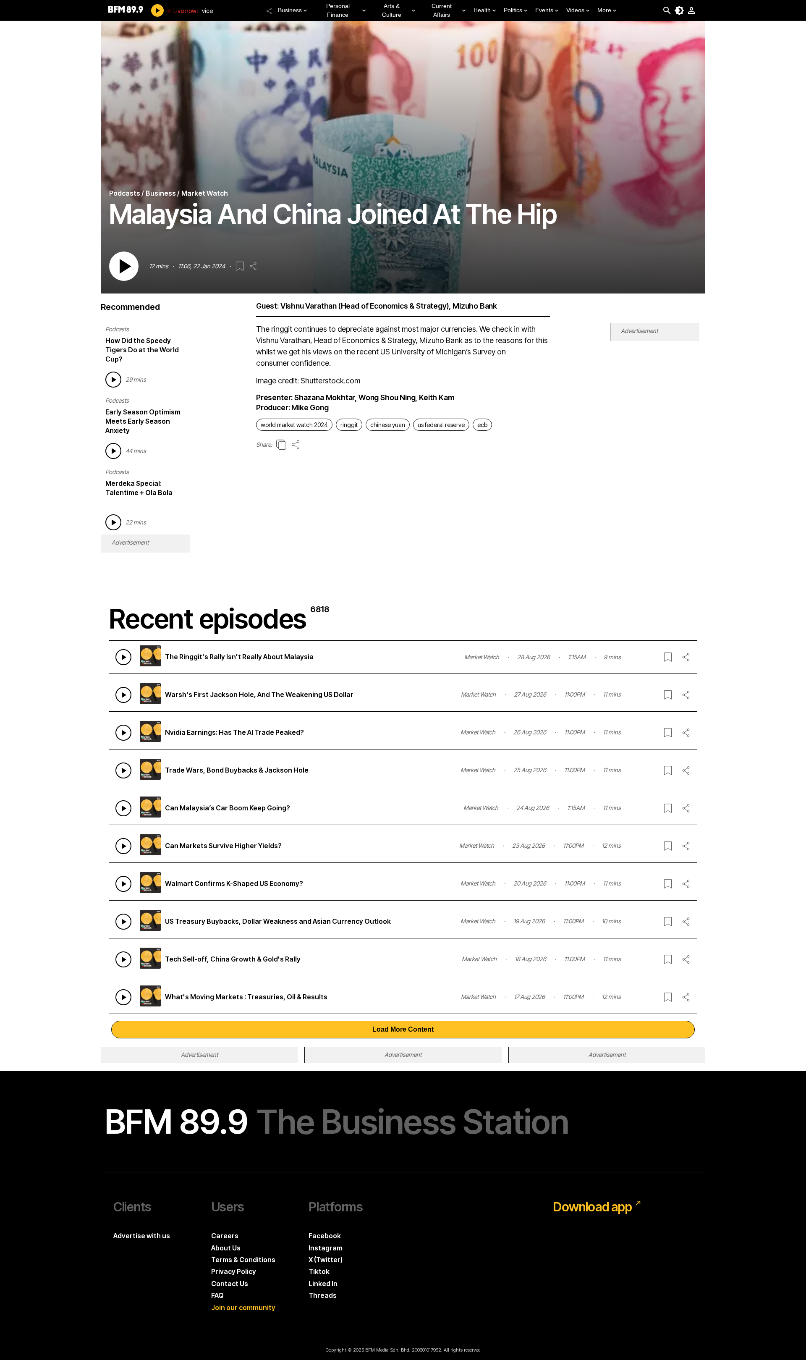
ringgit (349, 424)
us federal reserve (441, 424)
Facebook (325, 1236)
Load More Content (403, 1029)
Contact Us (229, 1283)
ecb (482, 424)
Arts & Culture (391, 10)
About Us (226, 1248)
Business (290, 10)
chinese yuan (387, 424)
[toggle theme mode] (679, 10)
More (604, 10)
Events (544, 10)
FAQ (217, 1295)
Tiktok (319, 1271)
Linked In (323, 1283)
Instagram (326, 1248)
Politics (513, 10)
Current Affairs (442, 10)
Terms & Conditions (243, 1259)
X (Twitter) (326, 1259)
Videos (575, 10)
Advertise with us (141, 1236)
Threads (323, 1295)
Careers (224, 1236)
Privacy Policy (233, 1271)
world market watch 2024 (294, 424)
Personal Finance (338, 10)
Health (482, 10)
